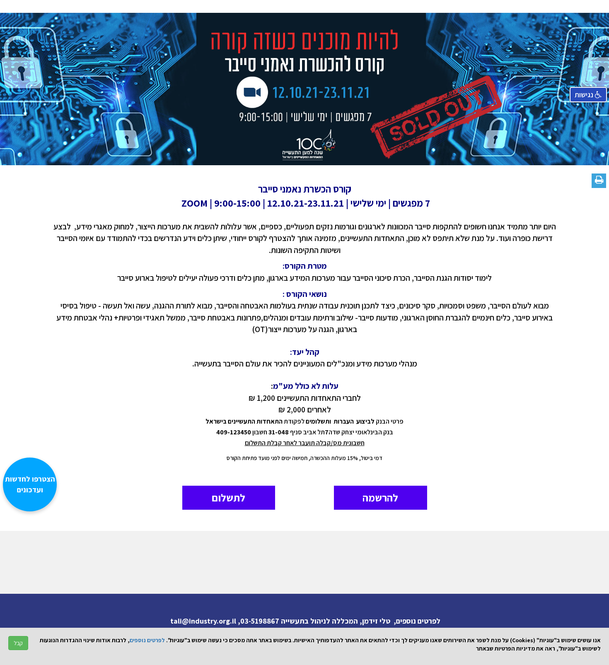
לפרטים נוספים (147, 640)
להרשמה (380, 497)
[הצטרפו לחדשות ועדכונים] (34, 622)
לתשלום (228, 497)
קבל (18, 643)
